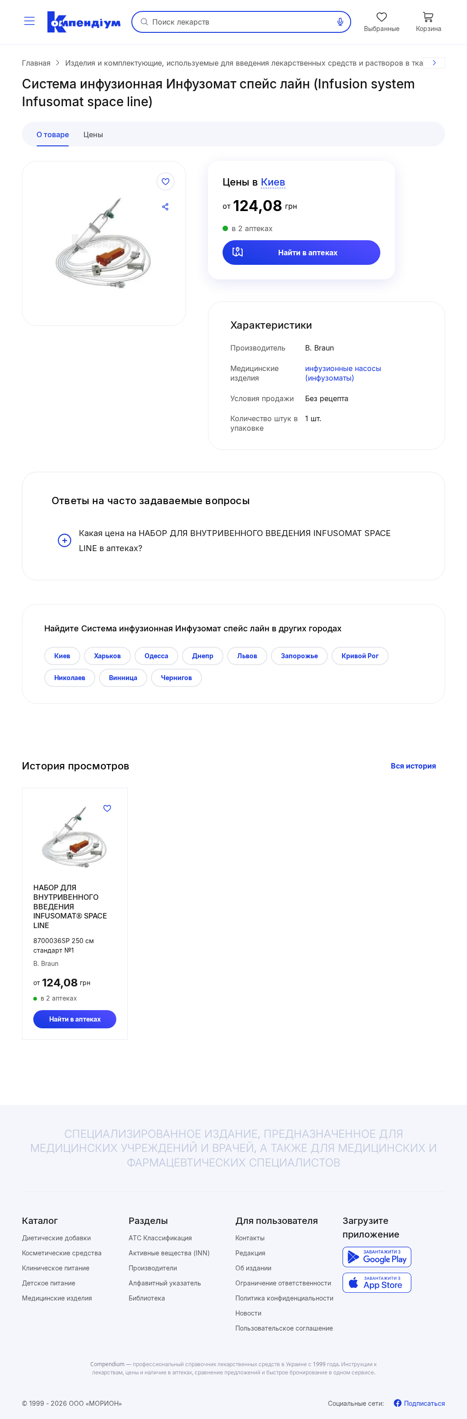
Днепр (202, 656)
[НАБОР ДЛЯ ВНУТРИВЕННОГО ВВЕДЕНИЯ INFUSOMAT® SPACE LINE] (74, 837)
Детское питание (48, 1283)
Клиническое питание (55, 1268)
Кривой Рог (360, 656)
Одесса (156, 656)
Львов (247, 656)
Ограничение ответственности (283, 1283)
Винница (123, 677)
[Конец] (434, 62)
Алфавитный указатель (165, 1283)
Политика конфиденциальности (284, 1298)
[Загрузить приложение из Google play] (376, 1257)
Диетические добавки (56, 1238)
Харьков (107, 656)
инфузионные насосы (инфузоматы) (343, 373)
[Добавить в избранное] (165, 181)
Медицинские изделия (57, 1298)
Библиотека (147, 1298)
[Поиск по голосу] (340, 22)
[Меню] (29, 22)
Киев (62, 656)
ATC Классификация (160, 1238)
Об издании (253, 1268)
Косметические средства (62, 1253)
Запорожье (299, 656)
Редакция (250, 1253)
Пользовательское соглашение (284, 1328)
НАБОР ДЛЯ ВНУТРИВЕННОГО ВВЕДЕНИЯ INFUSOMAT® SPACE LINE (70, 906)
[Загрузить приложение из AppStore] (376, 1283)
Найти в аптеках (307, 252)
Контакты (250, 1238)
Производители (153, 1268)
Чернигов (176, 677)
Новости (248, 1313)
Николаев (69, 677)
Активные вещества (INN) (169, 1253)
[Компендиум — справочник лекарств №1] (83, 22)
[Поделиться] (165, 207)
